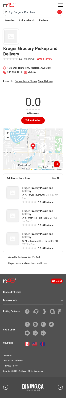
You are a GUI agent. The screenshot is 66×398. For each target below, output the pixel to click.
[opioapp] (35, 333)
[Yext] (28, 311)
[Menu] (60, 5)
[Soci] (60, 311)
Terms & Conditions (13, 360)
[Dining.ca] (33, 387)
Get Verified (34, 257)
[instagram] (35, 324)
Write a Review (44, 59)
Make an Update (39, 263)
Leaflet (35, 169)
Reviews (43, 20)
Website (32, 72)
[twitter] (51, 324)
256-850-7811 (14, 72)
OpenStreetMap (47, 169)
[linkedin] (43, 333)
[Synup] (45, 311)
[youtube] (27, 333)
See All (55, 178)
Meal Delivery (45, 81)
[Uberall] (37, 311)
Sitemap (8, 355)
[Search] (59, 12)
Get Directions (57, 164)
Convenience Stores (26, 81)
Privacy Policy (11, 365)
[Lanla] (53, 311)
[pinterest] (43, 324)
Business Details (26, 20)
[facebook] (27, 324)
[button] (33, 146)
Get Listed (56, 281)
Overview (10, 20)
